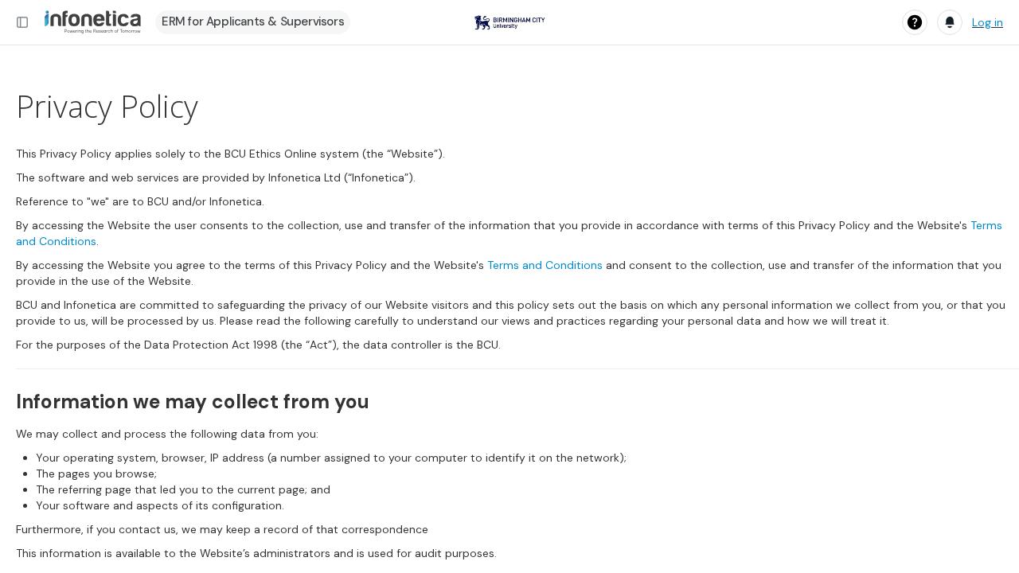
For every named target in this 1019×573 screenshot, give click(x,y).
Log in (987, 22)
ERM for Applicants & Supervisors (253, 21)
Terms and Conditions (545, 265)
